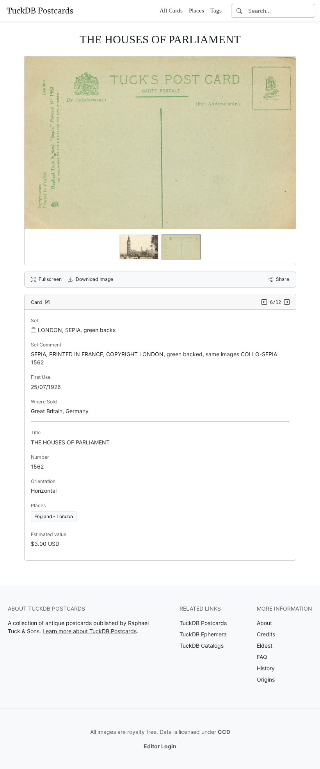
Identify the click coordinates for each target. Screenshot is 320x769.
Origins (266, 679)
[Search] (239, 10)
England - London (53, 516)
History (266, 668)
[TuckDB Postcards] (40, 10)
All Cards (171, 10)
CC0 (224, 731)
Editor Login (160, 746)
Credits (266, 634)
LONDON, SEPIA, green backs (77, 330)
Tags (216, 10)
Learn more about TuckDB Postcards (90, 631)
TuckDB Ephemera (203, 634)
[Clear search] (310, 10)
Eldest (264, 645)
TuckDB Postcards (203, 623)
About (264, 623)
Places (196, 10)
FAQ (262, 657)
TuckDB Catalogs (202, 645)
